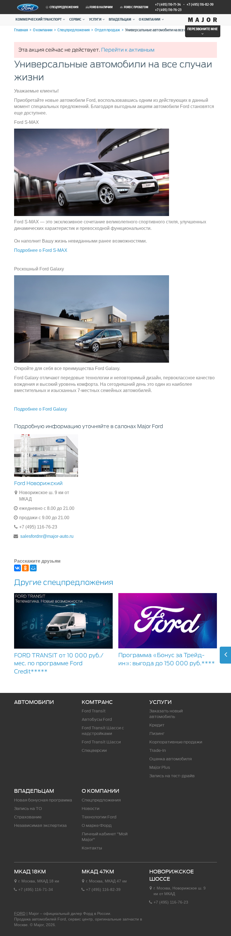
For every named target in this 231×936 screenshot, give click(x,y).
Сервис (75, 19)
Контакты (92, 848)
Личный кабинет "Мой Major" (105, 837)
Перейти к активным (127, 50)
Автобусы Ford (97, 720)
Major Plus (159, 767)
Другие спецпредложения (63, 582)
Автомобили (34, 702)
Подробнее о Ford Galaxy (40, 409)
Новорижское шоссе (171, 875)
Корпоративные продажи (175, 742)
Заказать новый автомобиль (166, 714)
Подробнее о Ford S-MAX (40, 250)
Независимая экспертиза (40, 826)
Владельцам (120, 19)
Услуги (95, 19)
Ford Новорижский (38, 483)
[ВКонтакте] (17, 568)
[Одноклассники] (25, 568)
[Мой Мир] (33, 568)
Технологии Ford (99, 817)
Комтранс (97, 702)
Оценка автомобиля (170, 759)
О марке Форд (97, 826)
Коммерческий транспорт (38, 19)
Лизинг (157, 734)
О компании (149, 19)
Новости (90, 809)
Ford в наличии (101, 7)
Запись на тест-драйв (172, 776)
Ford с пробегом (135, 7)
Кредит (157, 725)
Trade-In (157, 751)
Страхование (27, 817)
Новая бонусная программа (43, 800)
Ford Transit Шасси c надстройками (103, 731)
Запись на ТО (28, 809)
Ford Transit (94, 711)
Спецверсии (94, 751)
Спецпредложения (63, 7)
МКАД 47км (98, 871)
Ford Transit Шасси (101, 742)
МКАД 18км (30, 871)
